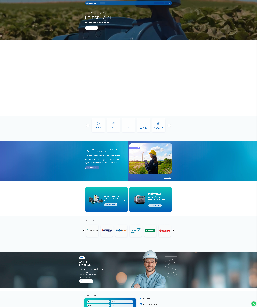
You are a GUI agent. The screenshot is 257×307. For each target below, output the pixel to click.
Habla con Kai (87, 281)
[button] (169, 125)
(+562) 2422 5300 (147, 300)
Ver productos (110, 204)
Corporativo (110, 3)
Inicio (102, 3)
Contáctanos (91, 28)
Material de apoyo (132, 3)
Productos (120, 3)
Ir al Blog (167, 177)
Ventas (142, 3)
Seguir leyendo (91, 167)
